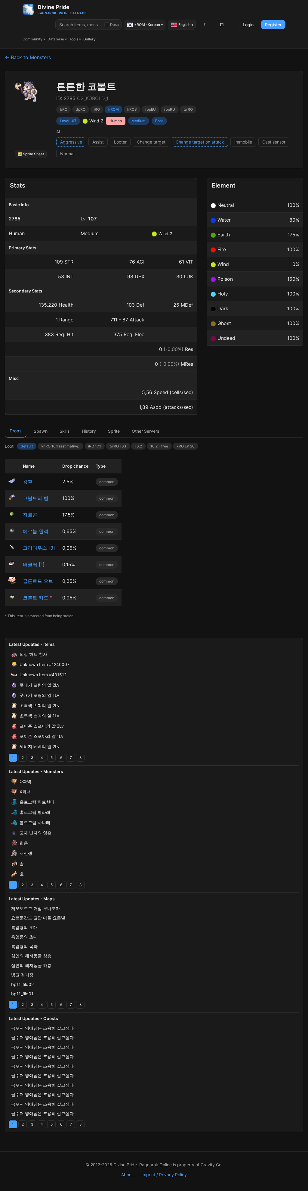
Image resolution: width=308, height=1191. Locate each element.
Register (273, 24)
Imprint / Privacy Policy (164, 1174)
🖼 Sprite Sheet (30, 154)
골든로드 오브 (38, 581)
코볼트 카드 (35, 598)
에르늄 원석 (35, 531)
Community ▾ (34, 39)
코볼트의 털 (35, 498)
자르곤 (30, 515)
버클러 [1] (34, 564)
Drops (16, 430)
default (27, 446)
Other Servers (145, 431)
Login (248, 24)
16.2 (138, 446)
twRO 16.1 (117, 446)
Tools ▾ (75, 39)
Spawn (41, 431)
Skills (65, 431)
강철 (27, 482)
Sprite (114, 431)
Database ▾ (57, 39)
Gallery (89, 39)
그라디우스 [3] (39, 548)
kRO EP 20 (186, 446)
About (127, 1174)
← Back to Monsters (28, 57)
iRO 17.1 (94, 446)
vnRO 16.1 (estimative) (60, 446)
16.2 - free (159, 446)
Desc (114, 24)
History (89, 431)
